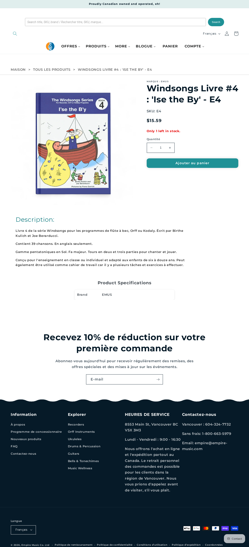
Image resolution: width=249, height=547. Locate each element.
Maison (18, 70)
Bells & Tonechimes (83, 461)
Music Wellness (80, 468)
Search (216, 22)
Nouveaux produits (26, 439)
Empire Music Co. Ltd (35, 545)
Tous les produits (51, 70)
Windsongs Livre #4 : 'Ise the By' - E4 (115, 70)
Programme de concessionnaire (36, 432)
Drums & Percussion (84, 446)
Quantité (153, 139)
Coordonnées (214, 544)
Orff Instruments (81, 432)
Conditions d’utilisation (152, 544)
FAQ (14, 446)
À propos (18, 424)
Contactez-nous (23, 453)
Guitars (74, 453)
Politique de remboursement (74, 544)
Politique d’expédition (186, 544)
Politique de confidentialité (114, 544)
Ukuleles (75, 439)
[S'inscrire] (158, 379)
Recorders (76, 424)
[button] (35, 33)
